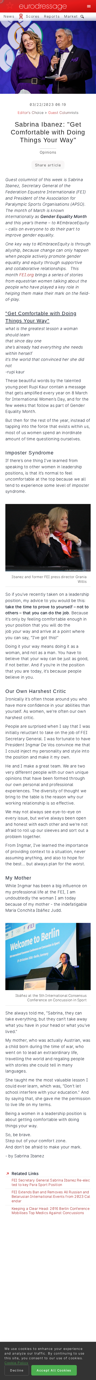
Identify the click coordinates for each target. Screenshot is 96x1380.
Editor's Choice (31, 112)
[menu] (89, 6)
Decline (16, 1370)
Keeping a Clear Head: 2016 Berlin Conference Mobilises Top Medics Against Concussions (51, 1210)
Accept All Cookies (54, 1370)
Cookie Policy (16, 1363)
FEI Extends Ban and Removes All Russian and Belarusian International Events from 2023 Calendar (51, 1196)
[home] (37, 6)
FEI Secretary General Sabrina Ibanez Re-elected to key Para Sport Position (51, 1182)
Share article (48, 165)
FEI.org (26, 274)
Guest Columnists (63, 112)
